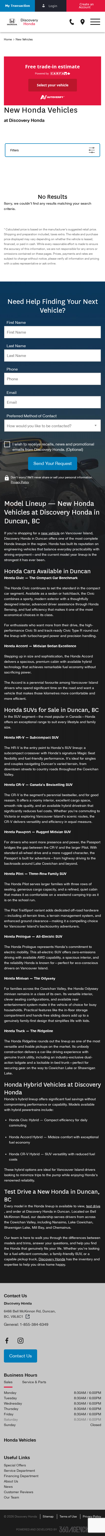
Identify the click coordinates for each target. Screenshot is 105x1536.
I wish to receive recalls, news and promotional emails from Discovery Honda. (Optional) (53, 447)
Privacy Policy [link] (20, 482)
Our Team (11, 1497)
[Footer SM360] (74, 1529)
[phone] (12, 369)
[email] (12, 392)
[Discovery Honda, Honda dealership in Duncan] (22, 22)
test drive (93, 1206)
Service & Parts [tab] (34, 1382)
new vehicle (50, 533)
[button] (17, 6)
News (8, 1487)
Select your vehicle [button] (52, 85)
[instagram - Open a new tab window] (20, 1341)
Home (8, 39)
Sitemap (48, 1516)
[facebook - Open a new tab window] (7, 1341)
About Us (11, 1481)
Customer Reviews (18, 1492)
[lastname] (16, 345)
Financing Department (21, 1476)
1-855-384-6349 (34, 1324)
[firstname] (16, 322)
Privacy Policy (92, 1516)
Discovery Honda (52, 1259)
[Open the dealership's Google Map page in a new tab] (82, 22)
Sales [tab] (8, 1382)
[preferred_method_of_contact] (32, 415)
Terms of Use (68, 1516)
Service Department (19, 1470)
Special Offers (15, 1465)
